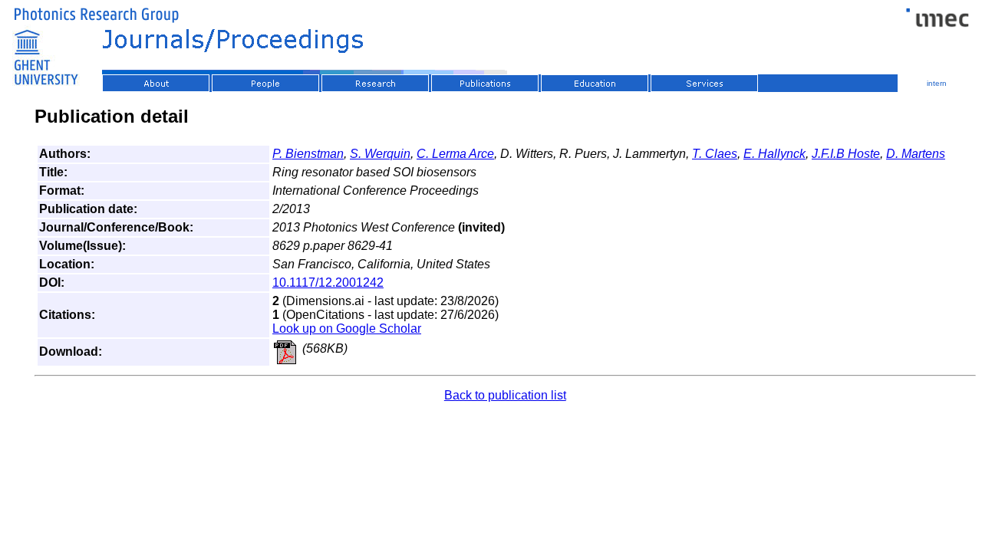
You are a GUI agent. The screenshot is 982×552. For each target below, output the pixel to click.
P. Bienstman (308, 153)
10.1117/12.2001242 (328, 282)
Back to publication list (505, 395)
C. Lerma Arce (455, 153)
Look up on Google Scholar (346, 328)
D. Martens (915, 153)
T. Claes (714, 153)
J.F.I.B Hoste (846, 153)
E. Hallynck (774, 153)
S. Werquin (380, 153)
